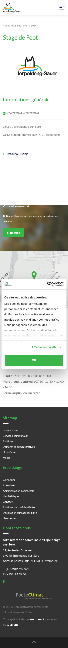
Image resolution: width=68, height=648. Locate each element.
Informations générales (27, 99)
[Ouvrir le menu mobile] (62, 8)
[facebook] (4, 581)
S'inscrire (13, 232)
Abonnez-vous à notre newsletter (31, 181)
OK (34, 360)
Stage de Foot (20, 37)
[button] (34, 275)
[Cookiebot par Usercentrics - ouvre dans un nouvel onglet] (48, 284)
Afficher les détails (44, 347)
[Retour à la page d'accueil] (12, 7)
